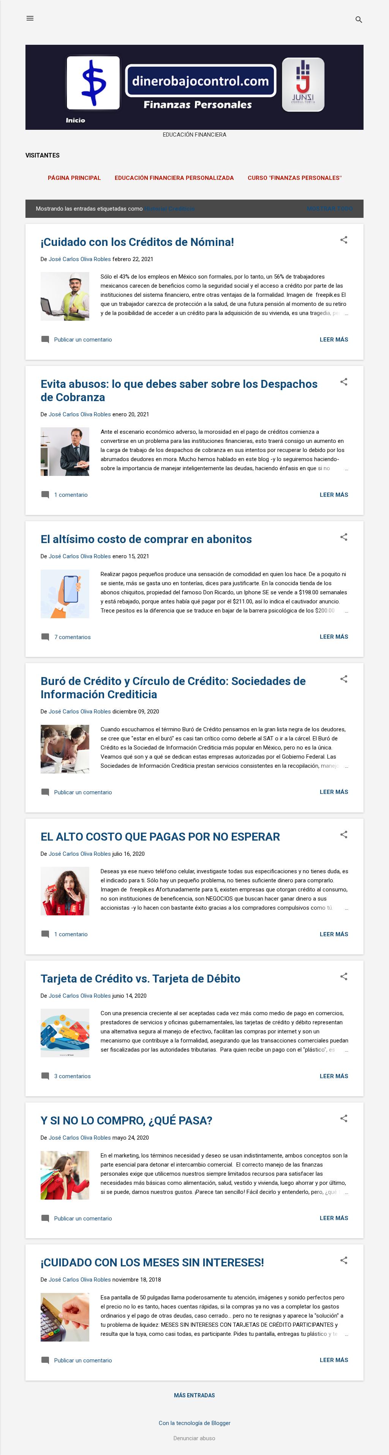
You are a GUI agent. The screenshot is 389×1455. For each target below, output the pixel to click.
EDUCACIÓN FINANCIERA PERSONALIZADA (174, 178)
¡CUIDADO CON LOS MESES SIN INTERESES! (152, 1262)
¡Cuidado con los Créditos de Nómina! (137, 242)
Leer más (334, 339)
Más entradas (194, 1395)
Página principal (74, 178)
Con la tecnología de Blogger (195, 1423)
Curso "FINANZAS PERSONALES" (295, 178)
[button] (343, 240)
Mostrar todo (330, 208)
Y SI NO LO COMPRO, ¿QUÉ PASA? (126, 1120)
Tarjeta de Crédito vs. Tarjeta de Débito (140, 978)
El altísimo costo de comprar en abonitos (146, 539)
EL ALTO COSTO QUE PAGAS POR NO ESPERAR (160, 836)
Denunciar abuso (194, 1438)
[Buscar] (359, 20)
